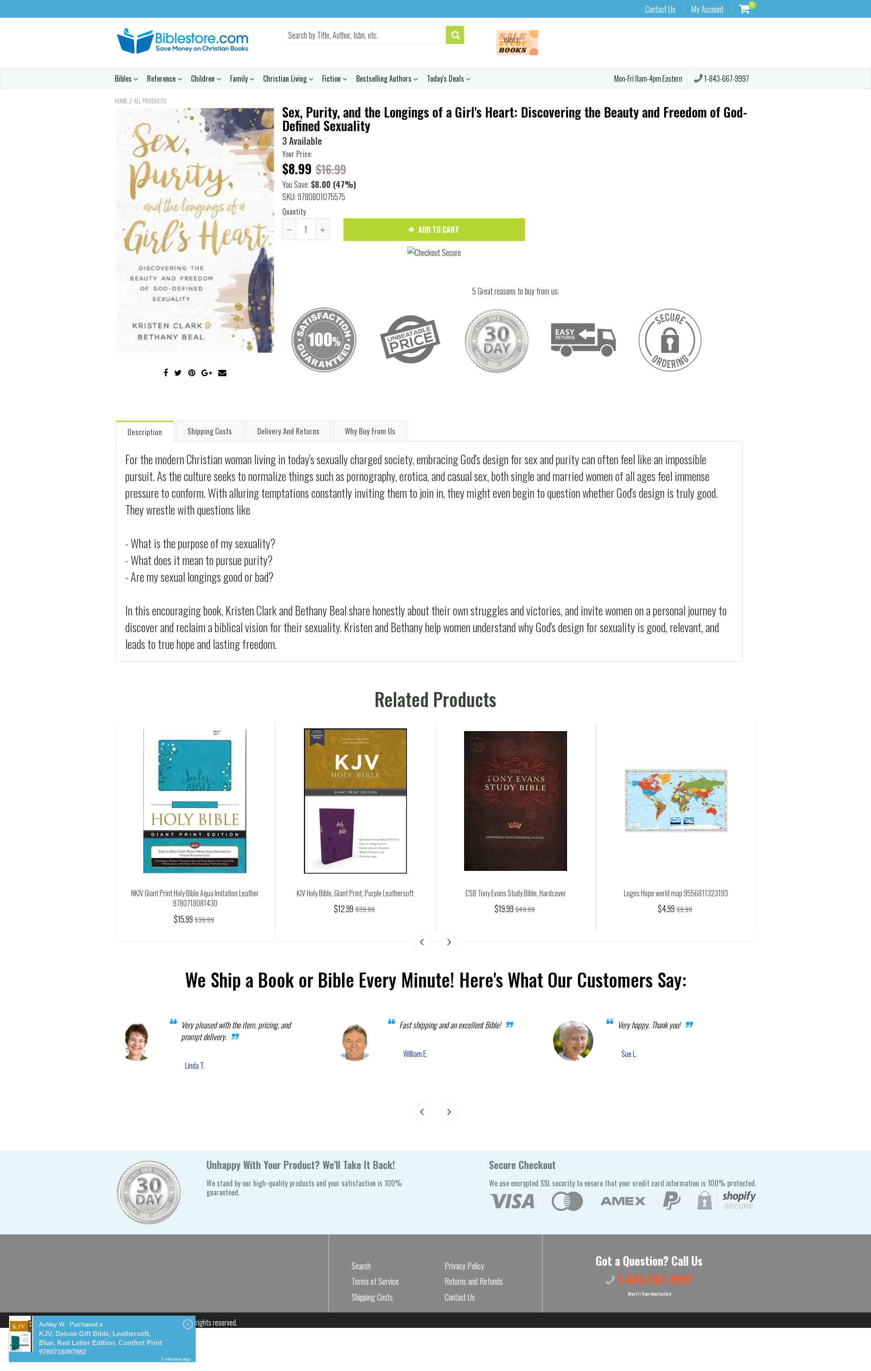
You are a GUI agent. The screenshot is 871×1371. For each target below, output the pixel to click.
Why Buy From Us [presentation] (370, 431)
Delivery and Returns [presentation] (288, 431)
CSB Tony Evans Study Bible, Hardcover (515, 893)
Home (121, 100)
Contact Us (660, 9)
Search (361, 1266)
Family (240, 78)
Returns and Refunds (474, 1281)
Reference (162, 78)
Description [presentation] (144, 431)
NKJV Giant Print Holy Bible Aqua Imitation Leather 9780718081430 (195, 898)
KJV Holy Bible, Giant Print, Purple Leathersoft (355, 893)
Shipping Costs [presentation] (209, 431)
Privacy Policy (464, 1266)
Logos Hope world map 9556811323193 (676, 893)
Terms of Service (375, 1281)
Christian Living (285, 78)
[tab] (145, 431)
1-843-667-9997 (726, 78)
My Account (707, 9)
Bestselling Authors (384, 78)
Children (203, 78)
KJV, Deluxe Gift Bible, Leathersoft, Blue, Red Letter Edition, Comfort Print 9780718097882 (100, 1343)
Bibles (124, 78)
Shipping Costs (372, 1297)
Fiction (332, 78)
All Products (150, 100)
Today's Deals (446, 78)
